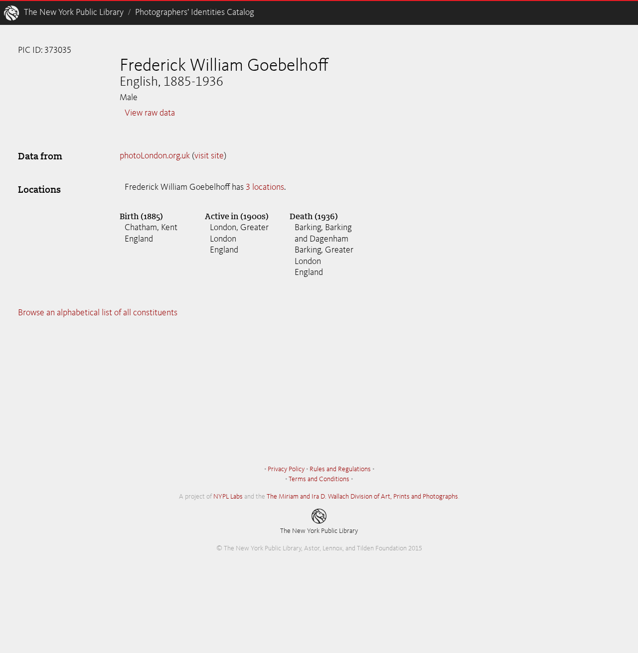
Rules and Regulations (340, 469)
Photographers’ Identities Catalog (194, 12)
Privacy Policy (286, 469)
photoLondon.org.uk (155, 155)
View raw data (150, 113)
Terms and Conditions (319, 479)
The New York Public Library (74, 12)
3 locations (265, 187)
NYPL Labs (228, 496)
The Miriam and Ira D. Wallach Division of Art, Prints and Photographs (362, 496)
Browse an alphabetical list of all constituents (97, 312)
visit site (209, 155)
